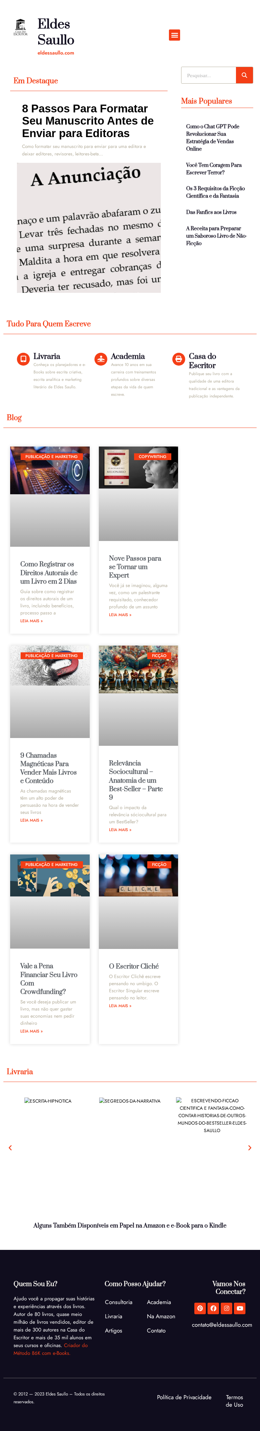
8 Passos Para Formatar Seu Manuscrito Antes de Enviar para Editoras (88, 120)
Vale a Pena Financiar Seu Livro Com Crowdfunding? (49, 979)
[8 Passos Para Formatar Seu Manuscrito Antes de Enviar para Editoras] (89, 228)
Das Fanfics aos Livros (211, 212)
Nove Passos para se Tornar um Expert (135, 567)
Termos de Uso (234, 1401)
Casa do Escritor (202, 361)
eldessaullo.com (56, 53)
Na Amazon (161, 1316)
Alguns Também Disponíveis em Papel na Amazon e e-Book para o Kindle (130, 1226)
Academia (128, 357)
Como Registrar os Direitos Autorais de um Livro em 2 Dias (49, 573)
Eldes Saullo (56, 32)
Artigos (113, 1330)
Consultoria (118, 1302)
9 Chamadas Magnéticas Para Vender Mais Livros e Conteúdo (48, 769)
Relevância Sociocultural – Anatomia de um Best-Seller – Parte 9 (136, 780)
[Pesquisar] (244, 75)
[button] (174, 35)
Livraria (47, 357)
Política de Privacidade (184, 1397)
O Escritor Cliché (134, 966)
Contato (156, 1330)
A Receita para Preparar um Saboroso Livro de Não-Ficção (216, 236)
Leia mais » (31, 621)
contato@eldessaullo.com (222, 1325)
